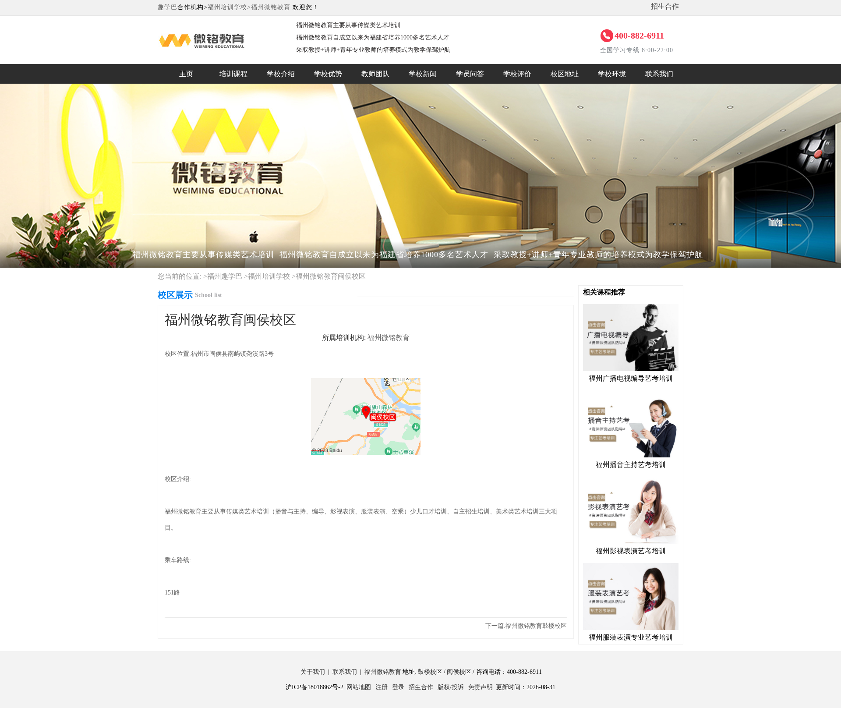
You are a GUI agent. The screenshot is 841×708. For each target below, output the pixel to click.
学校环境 (612, 74)
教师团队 (375, 74)
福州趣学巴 (224, 276)
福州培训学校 (269, 276)
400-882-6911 (639, 35)
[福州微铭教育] (218, 28)
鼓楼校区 (430, 672)
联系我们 (659, 74)
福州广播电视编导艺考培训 (631, 378)
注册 (381, 687)
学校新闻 (423, 74)
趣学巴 (167, 7)
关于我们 (312, 672)
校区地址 (565, 74)
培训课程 (233, 74)
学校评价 (517, 74)
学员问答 (470, 74)
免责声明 (480, 687)
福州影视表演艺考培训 (631, 551)
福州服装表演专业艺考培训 (631, 637)
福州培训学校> (229, 7)
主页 (186, 74)
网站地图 (358, 687)
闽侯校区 (459, 672)
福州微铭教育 (270, 7)
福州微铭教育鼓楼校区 (536, 626)
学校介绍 (281, 74)
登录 (398, 687)
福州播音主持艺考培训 (631, 464)
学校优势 (328, 74)
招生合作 (665, 6)
